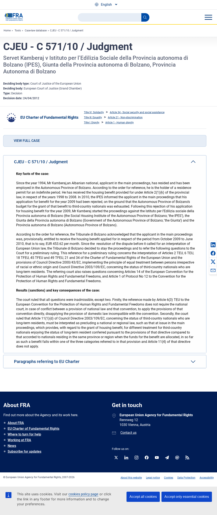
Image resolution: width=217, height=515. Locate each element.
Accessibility (207, 477)
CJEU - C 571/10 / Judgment (66, 30)
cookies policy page (83, 494)
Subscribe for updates (24, 451)
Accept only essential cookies (186, 496)
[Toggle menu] (208, 17)
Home (7, 30)
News (12, 446)
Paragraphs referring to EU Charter (46, 361)
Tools (18, 30)
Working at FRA (19, 440)
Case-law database (36, 30)
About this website (131, 477)
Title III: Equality (93, 117)
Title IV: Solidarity (94, 112)
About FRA (16, 423)
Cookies (168, 477)
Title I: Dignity (91, 122)
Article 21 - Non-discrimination (125, 117)
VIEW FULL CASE (27, 141)
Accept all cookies (143, 496)
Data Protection (186, 477)
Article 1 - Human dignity (119, 122)
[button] (213, 244)
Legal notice (153, 477)
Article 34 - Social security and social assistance (137, 112)
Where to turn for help (24, 434)
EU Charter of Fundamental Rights (49, 117)
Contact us (128, 433)
